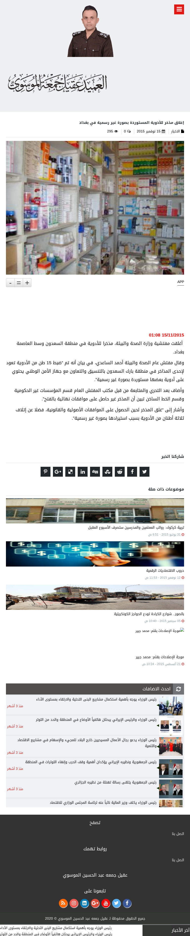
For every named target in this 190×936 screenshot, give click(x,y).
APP (180, 282)
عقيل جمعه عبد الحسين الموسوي (83, 918)
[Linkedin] (84, 903)
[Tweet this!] (144, 472)
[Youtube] (105, 903)
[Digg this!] (95, 472)
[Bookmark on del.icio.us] (70, 472)
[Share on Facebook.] (132, 472)
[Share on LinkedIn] (83, 472)
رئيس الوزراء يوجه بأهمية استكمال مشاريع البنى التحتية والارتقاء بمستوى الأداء (56, 928)
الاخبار (175, 131)
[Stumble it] (107, 472)
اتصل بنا (178, 834)
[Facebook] (127, 903)
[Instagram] (74, 903)
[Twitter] (116, 903)
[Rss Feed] (63, 903)
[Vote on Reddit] (120, 472)
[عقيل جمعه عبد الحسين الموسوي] (90, 30)
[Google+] (95, 903)
